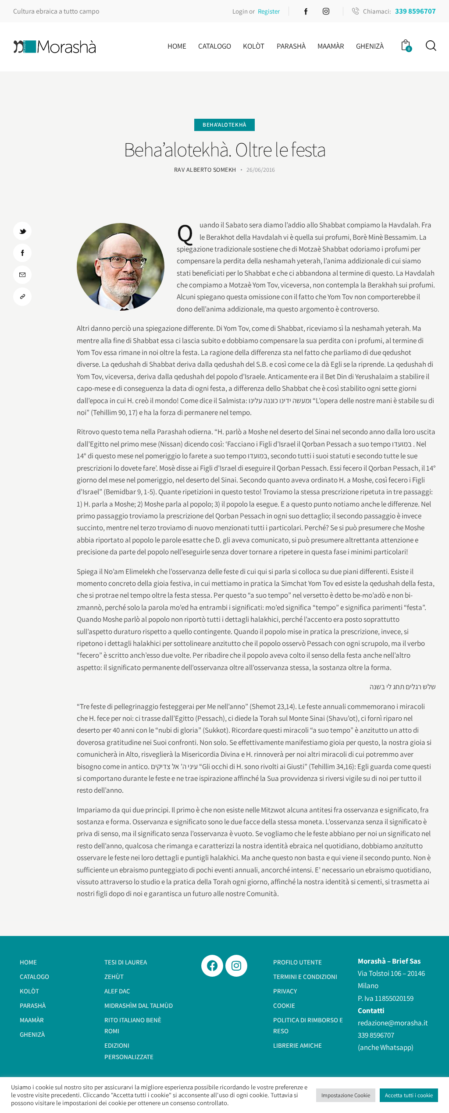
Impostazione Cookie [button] (345, 1095)
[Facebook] (212, 966)
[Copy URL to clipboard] (22, 296)
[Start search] (430, 46)
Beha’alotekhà (224, 124)
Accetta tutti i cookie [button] (409, 1095)
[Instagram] (236, 966)
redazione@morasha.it (393, 1023)
